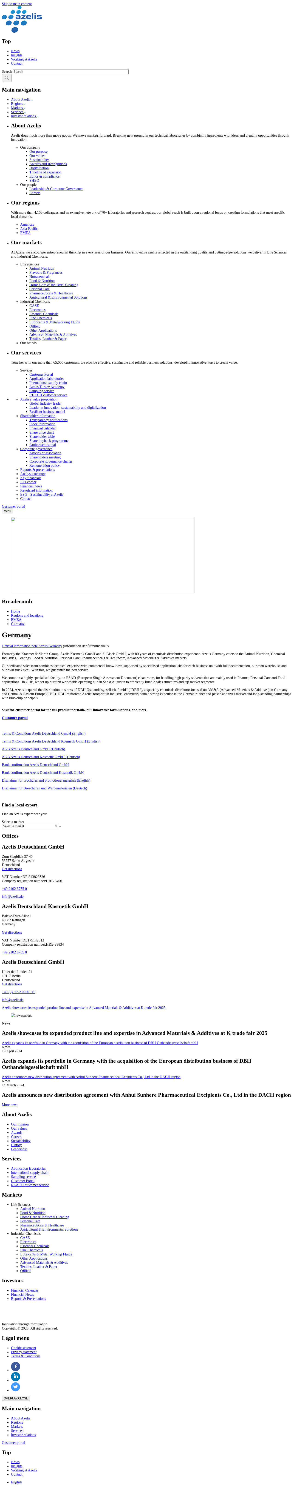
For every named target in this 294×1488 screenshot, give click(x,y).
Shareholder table (42, 436)
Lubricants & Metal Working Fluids (46, 1254)
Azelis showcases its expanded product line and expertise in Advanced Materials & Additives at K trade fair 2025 (84, 1008)
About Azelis (21, 99)
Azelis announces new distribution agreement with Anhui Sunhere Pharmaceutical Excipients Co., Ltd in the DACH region (91, 1077)
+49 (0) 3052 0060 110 (18, 992)
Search (7, 71)
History (16, 1145)
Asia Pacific (29, 228)
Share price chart (41, 432)
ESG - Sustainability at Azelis (41, 494)
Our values (37, 156)
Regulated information (36, 490)
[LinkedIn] (15, 1380)
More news (10, 1105)
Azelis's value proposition (38, 399)
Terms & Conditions (25, 1356)
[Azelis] (22, 31)
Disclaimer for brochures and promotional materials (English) (46, 780)
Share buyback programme (48, 441)
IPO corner (28, 482)
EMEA (25, 233)
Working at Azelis (24, 59)
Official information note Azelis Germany (32, 646)
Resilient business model (47, 412)
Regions (17, 104)
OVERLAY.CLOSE (16, 1398)
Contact (16, 63)
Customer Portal (41, 374)
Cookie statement (23, 1348)
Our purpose (38, 151)
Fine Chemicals (40, 318)
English (16, 1482)
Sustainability (39, 160)
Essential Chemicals (43, 314)
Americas (27, 224)
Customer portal (13, 506)
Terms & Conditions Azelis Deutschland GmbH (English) (43, 733)
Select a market (13, 822)
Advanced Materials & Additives (53, 335)
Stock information (42, 424)
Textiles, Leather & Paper (47, 339)
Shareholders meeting (45, 457)
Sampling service (41, 391)
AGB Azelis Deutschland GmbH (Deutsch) (33, 749)
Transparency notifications (48, 420)
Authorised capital (42, 445)
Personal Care (39, 289)
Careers (34, 193)
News (15, 51)
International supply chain (48, 383)
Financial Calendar (24, 1290)
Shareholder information (37, 416)
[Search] (6, 78)
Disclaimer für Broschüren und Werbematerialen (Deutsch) (44, 788)
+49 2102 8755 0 (14, 889)
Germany (18, 624)
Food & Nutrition (42, 281)
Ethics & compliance (44, 176)
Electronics (37, 310)
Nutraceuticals (39, 277)
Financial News (22, 1294)
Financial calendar (42, 428)
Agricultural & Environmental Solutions (58, 297)
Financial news (31, 486)
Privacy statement (24, 1352)
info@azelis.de (12, 896)
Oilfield (34, 326)
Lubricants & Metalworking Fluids (54, 322)
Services (17, 112)
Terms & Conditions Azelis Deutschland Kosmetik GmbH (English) (51, 741)
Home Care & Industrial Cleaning (53, 285)
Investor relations (24, 116)
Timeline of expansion (45, 172)
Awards (16, 1132)
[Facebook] (15, 1370)
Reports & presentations (37, 470)
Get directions (12, 869)
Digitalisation (39, 168)
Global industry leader (45, 403)
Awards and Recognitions (48, 164)
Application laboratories (46, 378)
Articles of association (45, 453)
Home (15, 611)
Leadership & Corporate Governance (56, 189)
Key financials (30, 478)
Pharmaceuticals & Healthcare (51, 293)
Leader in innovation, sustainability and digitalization (67, 407)
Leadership (19, 1149)
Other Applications (43, 330)
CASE (34, 306)
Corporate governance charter (50, 461)
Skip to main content (17, 4)
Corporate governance (36, 449)
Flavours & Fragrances (45, 272)
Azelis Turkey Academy (47, 387)
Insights (16, 55)
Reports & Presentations (28, 1299)
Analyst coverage (32, 474)
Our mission (20, 1124)
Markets (17, 108)
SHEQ (34, 180)
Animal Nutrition (41, 268)
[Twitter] (15, 1390)
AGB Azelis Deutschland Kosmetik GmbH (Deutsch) (41, 757)
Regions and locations (27, 615)
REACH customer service (48, 395)
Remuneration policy (44, 465)
